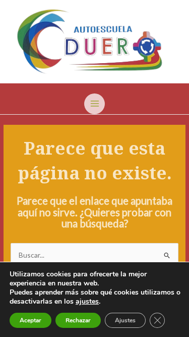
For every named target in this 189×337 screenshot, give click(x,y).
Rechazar (78, 320)
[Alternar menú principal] (94, 103)
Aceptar (30, 320)
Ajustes (125, 320)
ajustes (87, 301)
